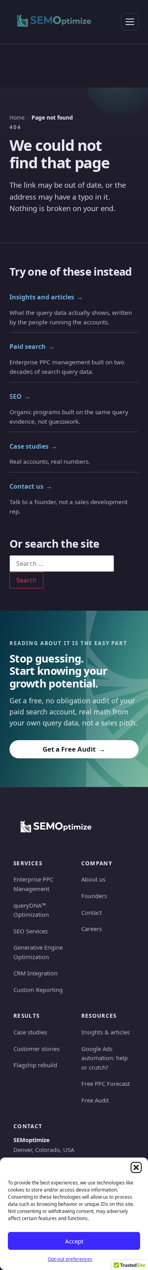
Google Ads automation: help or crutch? (104, 1058)
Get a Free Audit (74, 749)
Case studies (33, 446)
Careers (91, 929)
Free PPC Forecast (105, 1083)
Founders (94, 896)
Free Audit (95, 1100)
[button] (136, 1167)
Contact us (30, 486)
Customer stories (36, 1049)
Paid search (31, 346)
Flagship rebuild (35, 1065)
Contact (91, 912)
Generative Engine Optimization (38, 952)
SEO (19, 396)
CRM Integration (35, 973)
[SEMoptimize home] (54, 21)
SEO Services (30, 931)
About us (93, 879)
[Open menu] (130, 21)
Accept (74, 1241)
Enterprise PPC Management (33, 884)
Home (17, 117)
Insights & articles (105, 1032)
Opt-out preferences (70, 1259)
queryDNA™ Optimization (31, 910)
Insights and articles (46, 297)
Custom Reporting (38, 990)
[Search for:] (61, 563)
